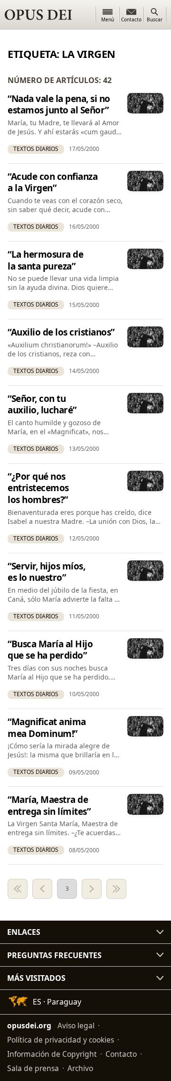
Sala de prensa (33, 1068)
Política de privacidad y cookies (60, 1039)
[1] (18, 889)
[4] (92, 889)
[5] (116, 889)
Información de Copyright (52, 1054)
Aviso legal (76, 1025)
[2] (42, 889)
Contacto (121, 1054)
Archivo (80, 1068)
